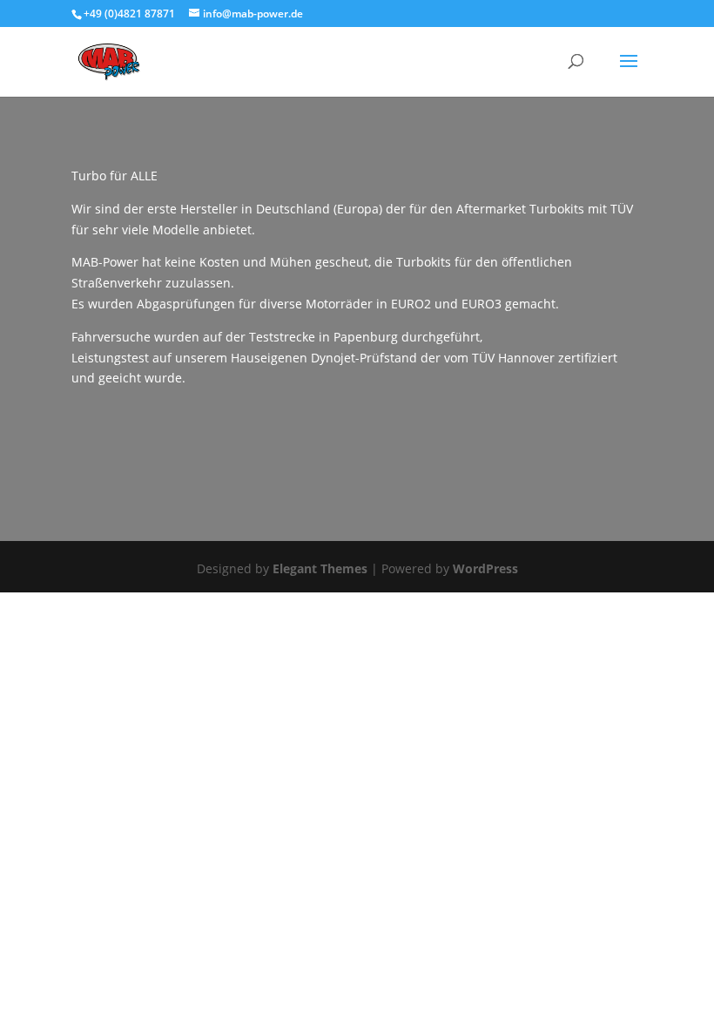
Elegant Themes (320, 568)
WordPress (485, 568)
